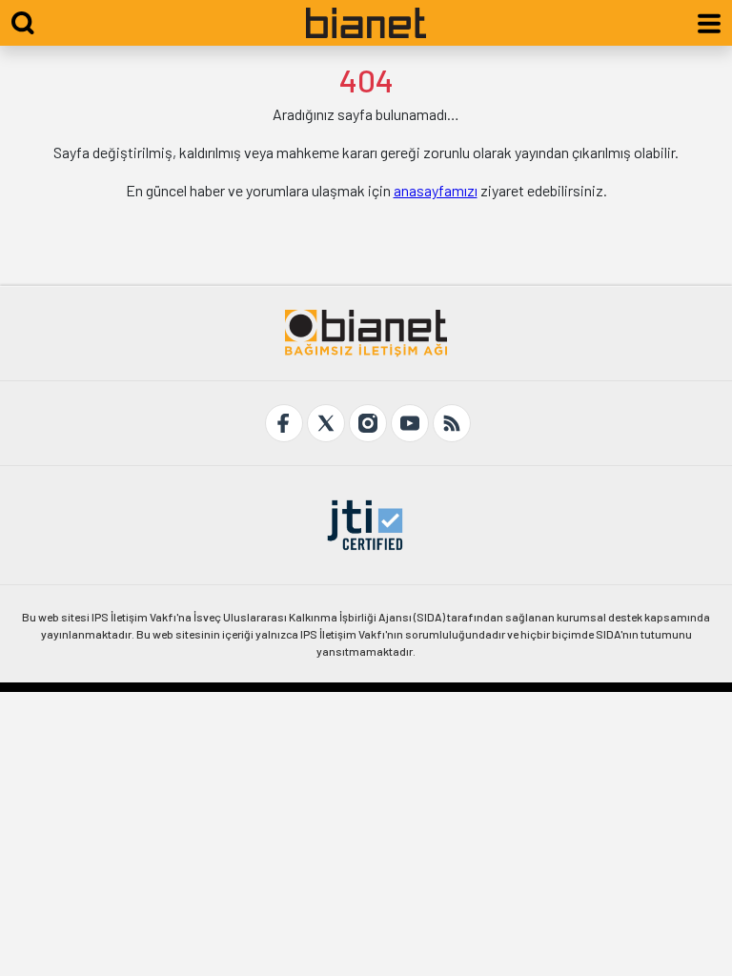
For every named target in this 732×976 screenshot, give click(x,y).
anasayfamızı (436, 190)
